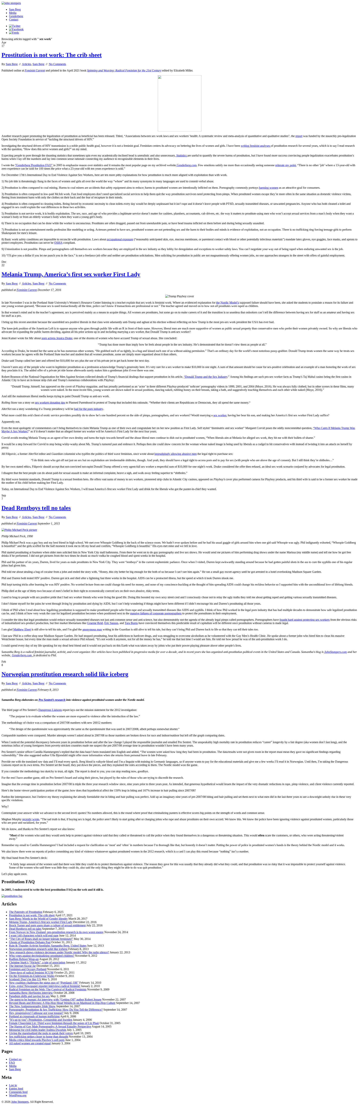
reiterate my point (285, 165)
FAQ (12, 1062)
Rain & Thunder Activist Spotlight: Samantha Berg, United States (47, 945)
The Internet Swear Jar (22, 965)
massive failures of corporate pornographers (156, 613)
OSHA (58, 242)
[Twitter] (14, 26)
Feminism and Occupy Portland (27, 969)
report (298, 136)
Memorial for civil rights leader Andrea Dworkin (37, 1029)
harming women (268, 187)
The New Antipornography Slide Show (32, 1006)
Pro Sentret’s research (52, 699)
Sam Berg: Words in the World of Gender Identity (38, 918)
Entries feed (16, 1088)
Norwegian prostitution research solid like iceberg (64, 674)
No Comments (57, 64)
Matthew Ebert (22, 629)
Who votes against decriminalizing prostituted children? (41, 955)
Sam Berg (15, 9)
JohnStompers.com (335, 651)
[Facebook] (16, 29)
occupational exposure (120, 239)
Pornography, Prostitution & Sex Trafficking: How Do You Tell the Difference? (56, 1009)
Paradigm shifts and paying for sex (29, 996)
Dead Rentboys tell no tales (36, 507)
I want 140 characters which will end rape (33, 935)
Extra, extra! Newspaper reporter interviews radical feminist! (44, 986)
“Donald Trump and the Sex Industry (205, 376)
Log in (13, 1085)
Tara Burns (131, 623)
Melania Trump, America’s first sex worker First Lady (70, 274)
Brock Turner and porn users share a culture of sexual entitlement (47, 925)
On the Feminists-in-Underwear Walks (31, 976)
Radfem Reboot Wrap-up (24, 959)
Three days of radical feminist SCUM (31, 972)
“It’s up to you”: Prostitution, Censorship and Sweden (40, 1019)
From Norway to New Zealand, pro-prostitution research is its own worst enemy (56, 932)
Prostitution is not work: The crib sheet (51, 54)
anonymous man (92, 629)
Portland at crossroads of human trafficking (34, 1016)
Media (12, 12)
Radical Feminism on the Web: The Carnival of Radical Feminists (47, 989)
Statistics (181, 155)
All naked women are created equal (30, 1043)
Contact (13, 19)
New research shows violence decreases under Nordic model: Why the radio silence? (59, 952)
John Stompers (20, 1101)
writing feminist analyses (256, 145)
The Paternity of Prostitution (25, 912)
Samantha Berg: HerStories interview (31, 992)
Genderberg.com (186, 165)
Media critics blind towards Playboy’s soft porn (37, 1040)
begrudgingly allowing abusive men (175, 453)
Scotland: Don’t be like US (25, 979)
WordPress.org (17, 1095)
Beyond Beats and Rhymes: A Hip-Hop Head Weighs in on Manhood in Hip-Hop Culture (62, 1002)
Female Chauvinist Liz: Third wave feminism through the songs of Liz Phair (54, 1023)
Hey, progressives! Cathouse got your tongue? (36, 1013)
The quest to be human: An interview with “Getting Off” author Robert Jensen (55, 999)
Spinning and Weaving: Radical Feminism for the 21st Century (124, 70)
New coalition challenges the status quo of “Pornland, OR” (44, 982)
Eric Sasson (111, 623)
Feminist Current (35, 70)
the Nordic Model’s (227, 302)
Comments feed (18, 1092)
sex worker (219, 415)
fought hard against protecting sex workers (305, 619)
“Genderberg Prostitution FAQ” (34, 165)
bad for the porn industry (88, 409)
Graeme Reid (95, 623)
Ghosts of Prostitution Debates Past (29, 942)
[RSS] (14, 32)
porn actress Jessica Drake (57, 338)
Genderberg (16, 16)
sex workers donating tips (50, 402)
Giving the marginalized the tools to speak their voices (41, 1033)
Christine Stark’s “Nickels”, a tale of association (37, 962)
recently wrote (30, 819)
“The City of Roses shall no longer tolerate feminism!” (41, 938)
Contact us (15, 1059)
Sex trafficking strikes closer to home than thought (38, 1036)
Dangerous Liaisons (50, 710)
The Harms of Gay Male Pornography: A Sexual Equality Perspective (50, 1026)
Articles (26, 64)
